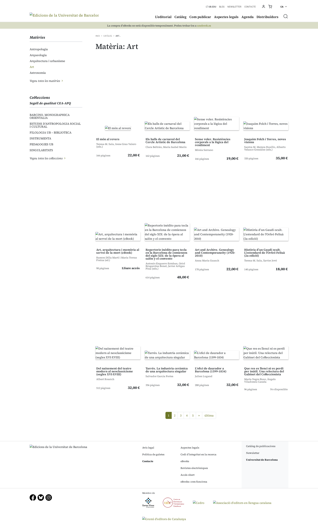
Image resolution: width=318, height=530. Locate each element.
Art (32, 66)
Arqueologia (38, 55)
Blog (222, 7)
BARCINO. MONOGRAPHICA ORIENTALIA (50, 116)
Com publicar (200, 17)
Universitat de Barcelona (262, 460)
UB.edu (212, 7)
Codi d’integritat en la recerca (198, 454)
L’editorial (163, 17)
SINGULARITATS (41, 150)
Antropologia (39, 49)
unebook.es (204, 25)
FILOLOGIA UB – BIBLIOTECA (50, 132)
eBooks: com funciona (194, 481)
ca (282, 7)
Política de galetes (153, 454)
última (209, 415)
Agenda (247, 17)
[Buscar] (285, 16)
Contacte (250, 7)
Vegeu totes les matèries (45, 81)
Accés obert (188, 475)
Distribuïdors (267, 17)
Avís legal (148, 447)
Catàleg (180, 17)
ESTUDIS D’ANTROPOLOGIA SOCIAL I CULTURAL (55, 125)
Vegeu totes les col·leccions (46, 158)
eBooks (185, 461)
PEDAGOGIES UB (41, 144)
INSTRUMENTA (40, 138)
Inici (98, 36)
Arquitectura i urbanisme (47, 60)
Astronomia (38, 72)
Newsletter (234, 7)
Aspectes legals (226, 17)
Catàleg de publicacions (260, 446)
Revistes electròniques (194, 468)
